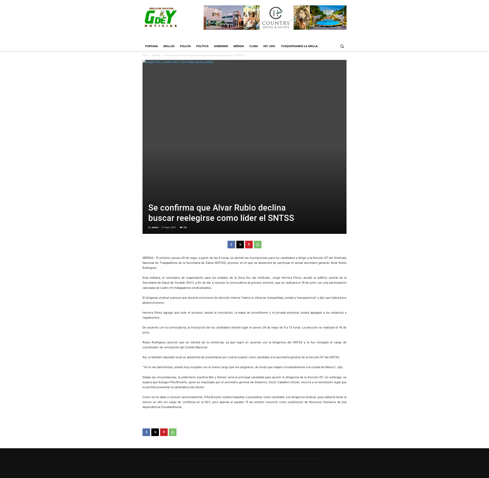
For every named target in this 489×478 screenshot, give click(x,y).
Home (145, 55)
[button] (342, 46)
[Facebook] (231, 244)
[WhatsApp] (258, 244)
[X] (240, 244)
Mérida (156, 55)
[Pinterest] (249, 244)
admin (155, 227)
